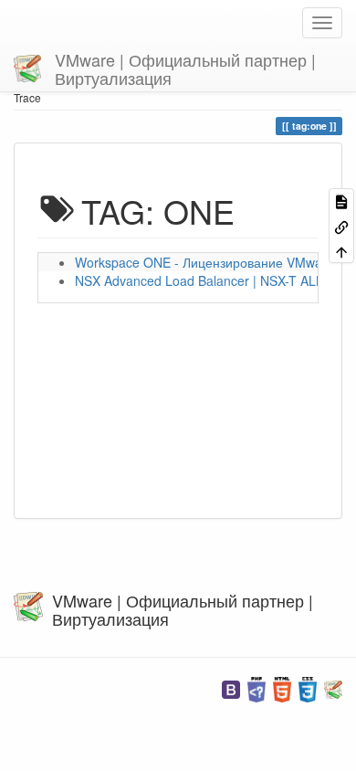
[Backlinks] (341, 225)
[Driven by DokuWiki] (333, 687)
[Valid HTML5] (282, 687)
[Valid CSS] (307, 687)
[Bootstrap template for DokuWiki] (231, 687)
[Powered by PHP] (256, 687)
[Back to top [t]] (341, 250)
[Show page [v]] (341, 200)
